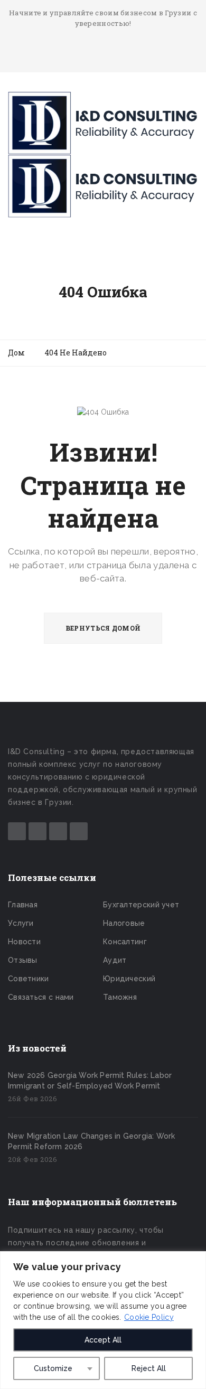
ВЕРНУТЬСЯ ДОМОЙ (103, 628)
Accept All (103, 1340)
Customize (53, 1368)
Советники (28, 978)
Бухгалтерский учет (141, 904)
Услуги (21, 923)
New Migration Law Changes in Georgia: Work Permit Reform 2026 (91, 1141)
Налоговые (124, 923)
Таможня (120, 997)
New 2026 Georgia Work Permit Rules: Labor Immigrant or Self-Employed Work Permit (90, 1080)
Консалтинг (125, 941)
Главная (23, 904)
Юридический (129, 978)
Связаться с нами (41, 997)
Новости (24, 941)
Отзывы (23, 960)
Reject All (149, 1368)
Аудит (115, 960)
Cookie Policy (149, 1317)
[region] (103, 1320)
